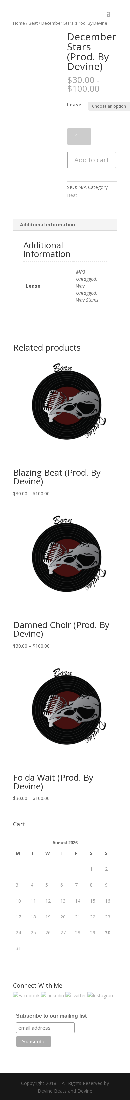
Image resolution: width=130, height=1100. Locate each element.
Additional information (47, 224)
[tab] (65, 225)
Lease (74, 104)
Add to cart (91, 159)
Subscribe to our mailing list (51, 1016)
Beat (72, 195)
